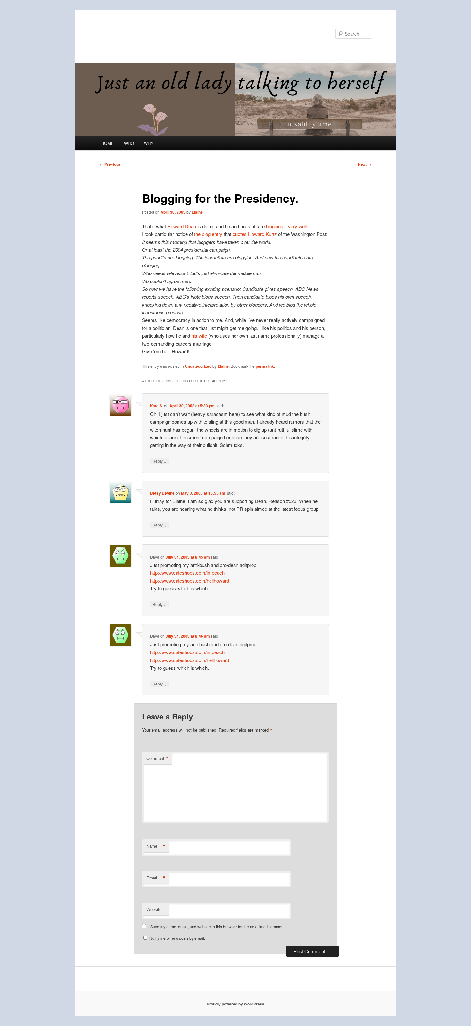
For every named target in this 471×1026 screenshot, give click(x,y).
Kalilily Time (127, 33)
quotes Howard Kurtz (255, 234)
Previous (110, 164)
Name (156, 846)
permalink (265, 366)
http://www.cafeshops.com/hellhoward (189, 580)
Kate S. (156, 405)
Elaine (197, 212)
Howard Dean (182, 226)
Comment (157, 758)
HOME (107, 143)
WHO (129, 143)
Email (156, 878)
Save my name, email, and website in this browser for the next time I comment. (217, 926)
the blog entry (208, 234)
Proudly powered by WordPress (235, 1004)
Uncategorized (198, 366)
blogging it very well (286, 226)
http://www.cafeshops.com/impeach (187, 572)
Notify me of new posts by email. (177, 938)
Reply (160, 461)
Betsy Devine (162, 493)
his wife (199, 335)
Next (364, 164)
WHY (148, 143)
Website (153, 909)
